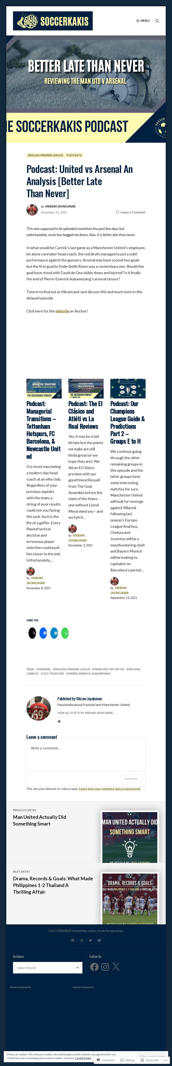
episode (62, 311)
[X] (116, 967)
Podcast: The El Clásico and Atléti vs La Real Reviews (85, 414)
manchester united (109, 669)
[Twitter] (90, 940)
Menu (145, 20)
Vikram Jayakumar (60, 206)
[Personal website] (59, 721)
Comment (131, 778)
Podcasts (74, 155)
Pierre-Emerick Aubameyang (89, 673)
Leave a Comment (133, 212)
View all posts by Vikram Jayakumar (85, 713)
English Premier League (45, 155)
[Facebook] (73, 940)
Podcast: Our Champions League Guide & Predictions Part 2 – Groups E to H (127, 422)
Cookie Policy (83, 1058)
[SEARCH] (155, 21)
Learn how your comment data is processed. (110, 788)
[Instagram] (81, 940)
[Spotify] (99, 940)
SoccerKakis (60, 931)
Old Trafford (53, 673)
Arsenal (44, 669)
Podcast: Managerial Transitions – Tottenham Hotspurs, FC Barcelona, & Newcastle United (43, 430)
